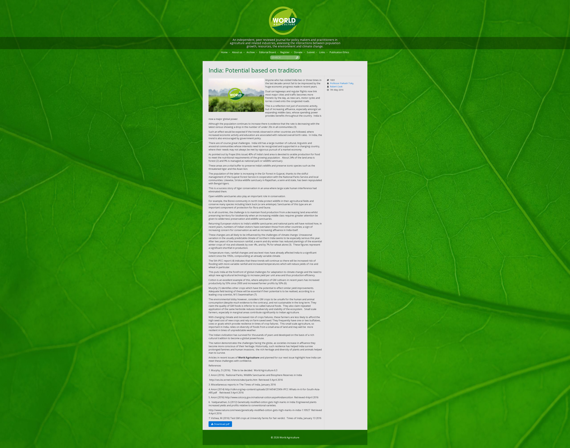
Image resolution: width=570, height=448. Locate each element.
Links (322, 52)
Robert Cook (336, 86)
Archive (251, 52)
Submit (311, 52)
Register (285, 52)
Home (224, 52)
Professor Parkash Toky (341, 83)
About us (237, 52)
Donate (298, 52)
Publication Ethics (339, 52)
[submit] (297, 57)
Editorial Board (267, 52)
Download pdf (221, 424)
